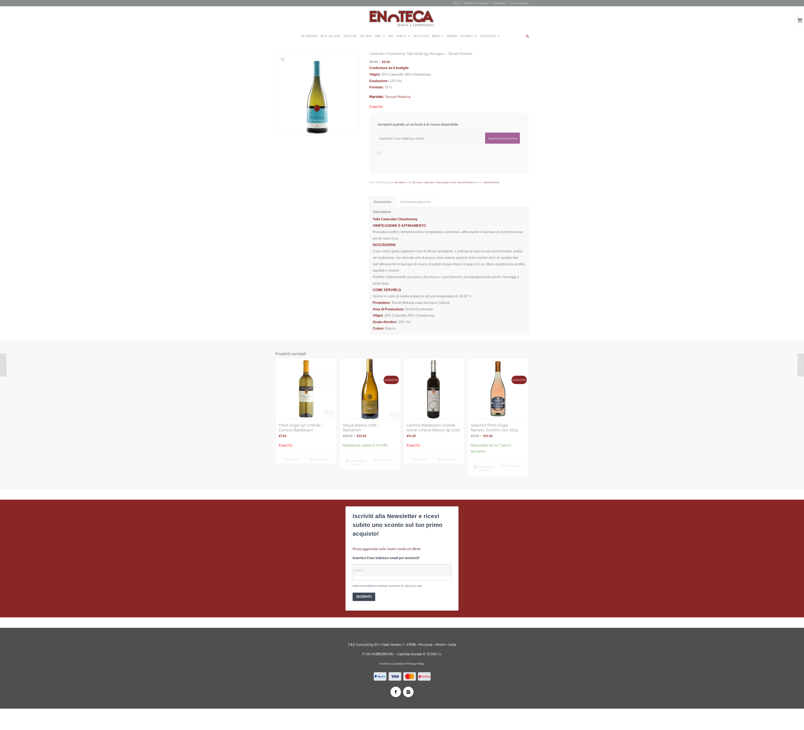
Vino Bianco (400, 182)
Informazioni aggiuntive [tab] (415, 202)
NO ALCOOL (421, 36)
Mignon (452, 36)
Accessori (488, 36)
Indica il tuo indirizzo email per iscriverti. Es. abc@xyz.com (387, 585)
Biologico (418, 182)
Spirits (401, 36)
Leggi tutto (293, 459)
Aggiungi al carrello (357, 462)
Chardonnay (442, 182)
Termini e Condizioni (476, 3)
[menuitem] (456, 3)
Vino (378, 36)
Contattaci (500, 3)
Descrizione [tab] (382, 202)
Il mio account (520, 3)
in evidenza (309, 36)
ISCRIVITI (363, 596)
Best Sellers (331, 36)
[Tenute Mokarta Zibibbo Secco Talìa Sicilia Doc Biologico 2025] (801, 365)
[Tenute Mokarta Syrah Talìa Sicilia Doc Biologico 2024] (3, 365)
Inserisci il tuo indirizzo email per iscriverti (386, 558)
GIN (390, 36)
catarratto (429, 182)
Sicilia (453, 182)
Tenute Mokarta (397, 96)
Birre (436, 36)
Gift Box (366, 36)
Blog (456, 3)
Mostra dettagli (320, 459)
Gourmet (466, 36)
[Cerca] (527, 36)
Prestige (350, 36)
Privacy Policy (415, 663)
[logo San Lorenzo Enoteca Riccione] (402, 18)
